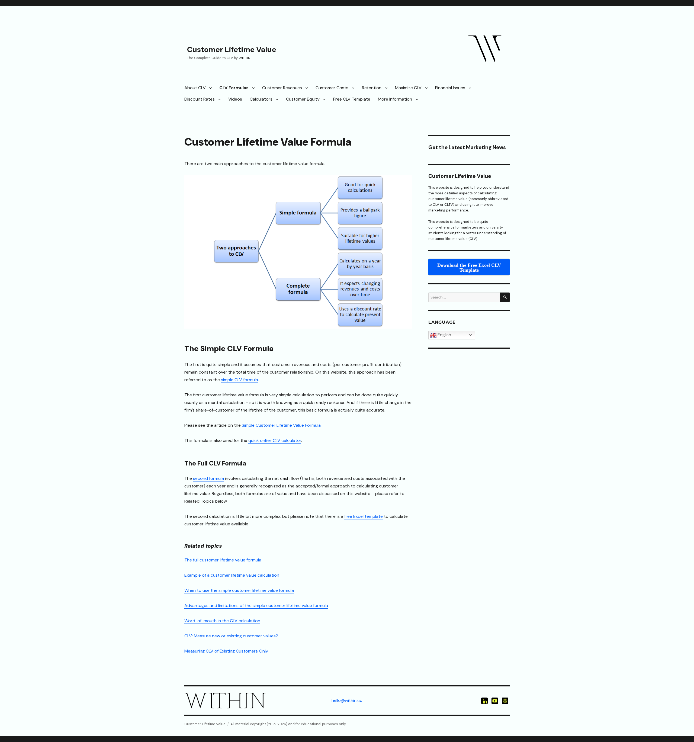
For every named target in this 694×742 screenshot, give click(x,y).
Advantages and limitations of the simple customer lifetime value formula (256, 605)
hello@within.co (347, 700)
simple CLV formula (239, 380)
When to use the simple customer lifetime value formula (239, 590)
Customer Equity (303, 99)
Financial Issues (450, 88)
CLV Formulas (234, 88)
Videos (235, 99)
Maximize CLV (408, 88)
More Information (395, 99)
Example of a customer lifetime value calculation (231, 575)
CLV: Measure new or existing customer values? (231, 636)
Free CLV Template (351, 99)
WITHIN (244, 58)
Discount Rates (199, 99)
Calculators (261, 99)
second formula (208, 478)
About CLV (195, 88)
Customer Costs (332, 88)
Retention (371, 88)
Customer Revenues (282, 88)
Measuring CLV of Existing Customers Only (226, 651)
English (443, 335)
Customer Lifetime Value (231, 49)
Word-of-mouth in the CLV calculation (222, 621)
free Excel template (363, 516)
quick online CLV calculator (274, 440)
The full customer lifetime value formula (222, 560)
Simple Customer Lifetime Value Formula (281, 425)
